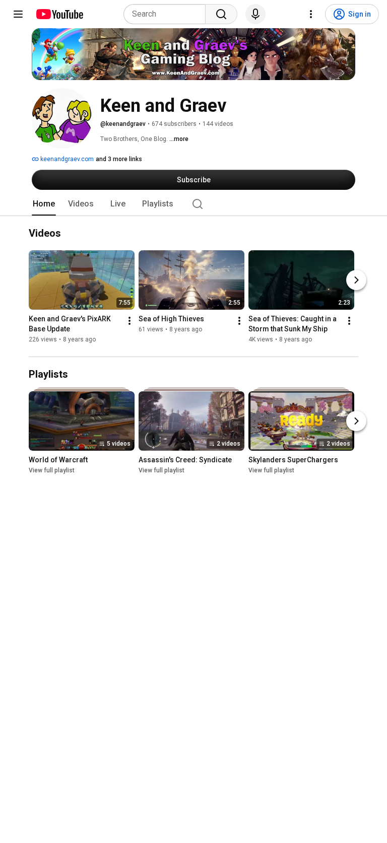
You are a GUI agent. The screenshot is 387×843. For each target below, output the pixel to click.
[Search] (221, 14)
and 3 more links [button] (119, 159)
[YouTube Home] (59, 14)
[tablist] (193, 204)
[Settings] (311, 14)
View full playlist (52, 470)
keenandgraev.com (66, 159)
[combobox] (167, 14)
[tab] (44, 204)
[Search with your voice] (255, 14)
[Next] (356, 280)
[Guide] (18, 14)
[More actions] (129, 321)
